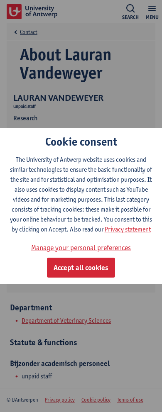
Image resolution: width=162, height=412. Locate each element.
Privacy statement (128, 229)
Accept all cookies (81, 267)
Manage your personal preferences (81, 247)
